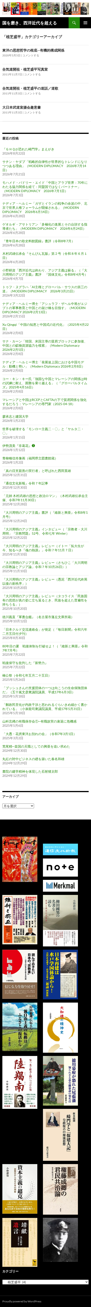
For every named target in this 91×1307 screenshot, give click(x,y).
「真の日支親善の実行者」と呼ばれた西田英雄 (36, 471)
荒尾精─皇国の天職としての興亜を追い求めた (36, 746)
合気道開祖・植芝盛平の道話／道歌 (30, 88)
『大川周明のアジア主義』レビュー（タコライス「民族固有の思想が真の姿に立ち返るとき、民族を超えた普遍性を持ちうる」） (44, 600)
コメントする (30, 55)
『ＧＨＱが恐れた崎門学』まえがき (28, 149)
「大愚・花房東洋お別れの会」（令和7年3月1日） (39, 734)
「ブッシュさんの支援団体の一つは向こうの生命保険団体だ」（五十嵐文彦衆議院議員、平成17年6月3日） (44, 690)
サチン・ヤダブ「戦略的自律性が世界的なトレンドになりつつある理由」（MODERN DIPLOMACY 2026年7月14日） (44, 166)
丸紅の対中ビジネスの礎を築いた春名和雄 (33, 759)
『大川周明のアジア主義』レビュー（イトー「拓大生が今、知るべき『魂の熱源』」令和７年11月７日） (43, 548)
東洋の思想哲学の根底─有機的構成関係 (33, 50)
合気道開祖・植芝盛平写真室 (25, 69)
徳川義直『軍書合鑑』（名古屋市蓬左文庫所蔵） (38, 617)
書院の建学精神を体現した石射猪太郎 (30, 771)
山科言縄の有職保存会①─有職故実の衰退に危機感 (39, 721)
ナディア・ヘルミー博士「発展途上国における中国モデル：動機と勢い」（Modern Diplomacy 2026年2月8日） (43, 364)
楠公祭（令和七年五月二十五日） (26, 675)
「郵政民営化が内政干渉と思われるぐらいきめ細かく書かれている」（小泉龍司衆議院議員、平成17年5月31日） (44, 707)
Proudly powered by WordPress (21, 1301)
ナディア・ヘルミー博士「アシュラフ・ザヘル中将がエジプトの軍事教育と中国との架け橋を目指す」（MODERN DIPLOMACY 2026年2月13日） (44, 308)
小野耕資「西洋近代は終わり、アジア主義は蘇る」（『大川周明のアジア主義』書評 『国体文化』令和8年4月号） (45, 272)
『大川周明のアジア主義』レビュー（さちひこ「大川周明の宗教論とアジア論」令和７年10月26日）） (44, 565)
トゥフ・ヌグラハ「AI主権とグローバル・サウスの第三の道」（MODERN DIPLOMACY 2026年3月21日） (44, 289)
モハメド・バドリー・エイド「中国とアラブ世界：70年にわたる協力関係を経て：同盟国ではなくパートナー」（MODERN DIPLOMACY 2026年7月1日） (45, 187)
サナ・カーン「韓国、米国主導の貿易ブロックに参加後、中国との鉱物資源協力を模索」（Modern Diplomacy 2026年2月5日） (44, 345)
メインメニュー (85, 22)
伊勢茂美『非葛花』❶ (18, 446)
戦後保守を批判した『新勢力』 (25, 663)
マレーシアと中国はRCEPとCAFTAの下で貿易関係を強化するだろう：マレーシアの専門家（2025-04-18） (44, 402)
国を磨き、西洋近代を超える (29, 22)
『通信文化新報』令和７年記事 (25, 483)
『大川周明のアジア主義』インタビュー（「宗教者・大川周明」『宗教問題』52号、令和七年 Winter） (44, 531)
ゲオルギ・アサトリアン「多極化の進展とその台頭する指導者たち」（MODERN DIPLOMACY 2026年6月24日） (44, 226)
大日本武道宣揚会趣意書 (21, 107)
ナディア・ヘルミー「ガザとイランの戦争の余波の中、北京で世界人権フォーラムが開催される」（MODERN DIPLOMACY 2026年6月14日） (44, 207)
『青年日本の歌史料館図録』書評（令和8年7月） (38, 241)
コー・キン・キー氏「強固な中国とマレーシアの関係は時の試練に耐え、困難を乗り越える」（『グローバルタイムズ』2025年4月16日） (44, 383)
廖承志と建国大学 (15, 416)
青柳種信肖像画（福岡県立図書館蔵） (30, 458)
